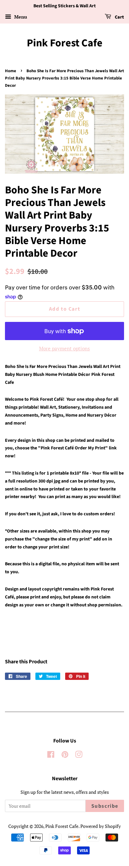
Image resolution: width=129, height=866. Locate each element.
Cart (119, 17)
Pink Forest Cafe (65, 43)
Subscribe (104, 806)
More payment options (64, 348)
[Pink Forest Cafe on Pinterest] (64, 755)
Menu (20, 17)
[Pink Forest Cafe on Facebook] (51, 755)
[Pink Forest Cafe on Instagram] (78, 755)
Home (10, 71)
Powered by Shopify (100, 826)
